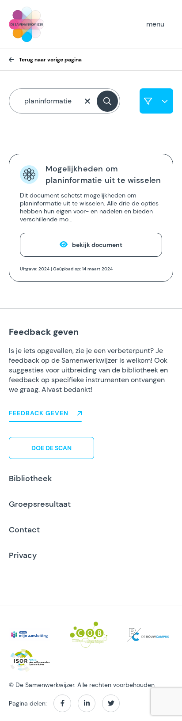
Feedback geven (38, 413)
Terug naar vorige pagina (50, 59)
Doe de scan (51, 448)
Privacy (23, 555)
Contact (24, 529)
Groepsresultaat (40, 504)
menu (155, 24)
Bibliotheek (30, 478)
